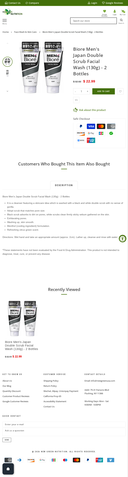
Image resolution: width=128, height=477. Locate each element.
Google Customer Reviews (15, 401)
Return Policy (50, 385)
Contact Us (49, 406)
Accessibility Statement (55, 401)
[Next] (64, 67)
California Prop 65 (52, 396)
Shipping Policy (51, 380)
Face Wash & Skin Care (25, 31)
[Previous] (21, 67)
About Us (7, 380)
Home (5, 31)
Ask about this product (92, 110)
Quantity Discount (11, 391)
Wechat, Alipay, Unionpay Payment (61, 391)
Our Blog (6, 385)
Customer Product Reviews (15, 396)
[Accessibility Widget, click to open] (122, 238)
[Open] (8, 469)
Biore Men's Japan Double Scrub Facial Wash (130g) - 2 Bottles (72, 31)
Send (7, 440)
